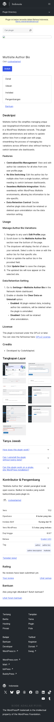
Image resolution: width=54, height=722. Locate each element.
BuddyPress (10, 674)
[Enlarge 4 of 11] (22, 392)
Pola (30, 628)
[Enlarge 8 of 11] (48, 366)
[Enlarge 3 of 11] (22, 389)
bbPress (8, 669)
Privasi (6, 628)
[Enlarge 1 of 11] (22, 366)
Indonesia (13, 685)
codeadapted (14, 61)
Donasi (33, 646)
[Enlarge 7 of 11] (22, 428)
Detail (8, 79)
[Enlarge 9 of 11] (48, 382)
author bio (46, 545)
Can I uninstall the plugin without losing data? (14, 458)
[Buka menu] (50, 4)
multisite (47, 551)
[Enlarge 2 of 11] (22, 381)
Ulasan (8, 86)
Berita (5, 619)
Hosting (6, 623)
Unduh (7, 69)
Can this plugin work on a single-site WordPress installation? (18, 468)
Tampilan (32, 614)
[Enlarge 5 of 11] (22, 401)
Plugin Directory (10, 12)
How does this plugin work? (16, 449)
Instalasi (9, 92)
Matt (6, 664)
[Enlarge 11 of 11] (48, 409)
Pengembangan (12, 99)
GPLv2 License (43, 337)
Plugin (31, 623)
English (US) (46, 539)
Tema (31, 619)
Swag (32, 651)
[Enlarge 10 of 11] (48, 389)
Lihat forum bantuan (12, 598)
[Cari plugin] (30, 30)
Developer (7, 646)
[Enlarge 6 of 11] (22, 408)
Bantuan (9, 106)
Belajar (6, 637)
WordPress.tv (10, 651)
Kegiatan (32, 641)
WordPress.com (11, 659)
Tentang (7, 614)
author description (34, 551)
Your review (8, 578)
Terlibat (32, 637)
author (37, 545)
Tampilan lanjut (10, 558)
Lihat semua (45, 578)
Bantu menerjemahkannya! (27, 21)
